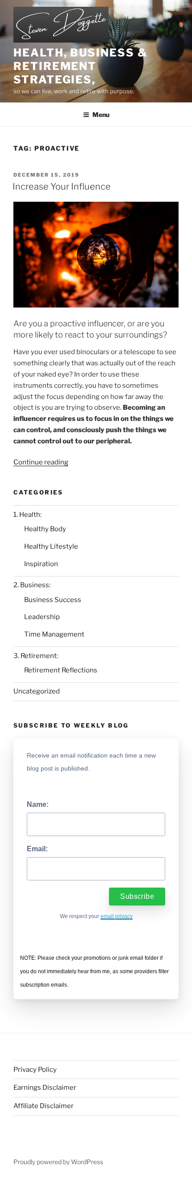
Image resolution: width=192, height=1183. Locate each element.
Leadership (42, 617)
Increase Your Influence (62, 186)
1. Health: (27, 515)
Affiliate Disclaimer (43, 1106)
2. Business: (31, 585)
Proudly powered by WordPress (58, 1162)
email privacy (116, 916)
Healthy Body (45, 529)
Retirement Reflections (60, 670)
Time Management (54, 634)
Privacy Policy (35, 1070)
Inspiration (41, 564)
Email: (37, 849)
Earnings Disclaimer (44, 1087)
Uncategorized (36, 691)
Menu (100, 114)
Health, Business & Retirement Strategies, (80, 66)
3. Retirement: (35, 656)
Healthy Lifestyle (51, 546)
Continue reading (40, 462)
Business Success (52, 600)
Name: (38, 804)
